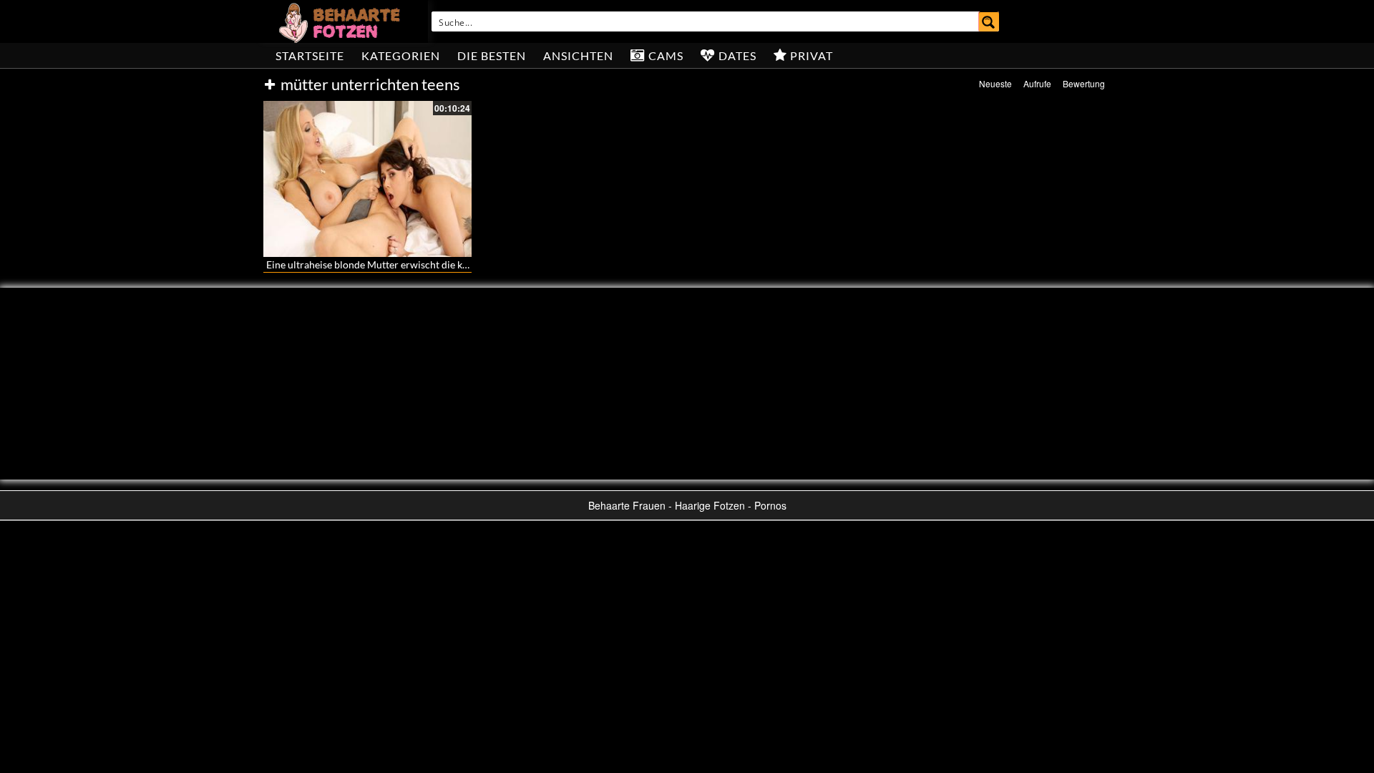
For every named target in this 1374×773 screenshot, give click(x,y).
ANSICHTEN (578, 55)
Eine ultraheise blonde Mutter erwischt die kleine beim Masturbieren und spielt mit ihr (457, 264)
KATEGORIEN (400, 55)
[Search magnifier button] (989, 21)
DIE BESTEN (491, 55)
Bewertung (1084, 83)
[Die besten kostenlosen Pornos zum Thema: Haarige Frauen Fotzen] (341, 21)
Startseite (310, 55)
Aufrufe (1037, 83)
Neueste (995, 83)
